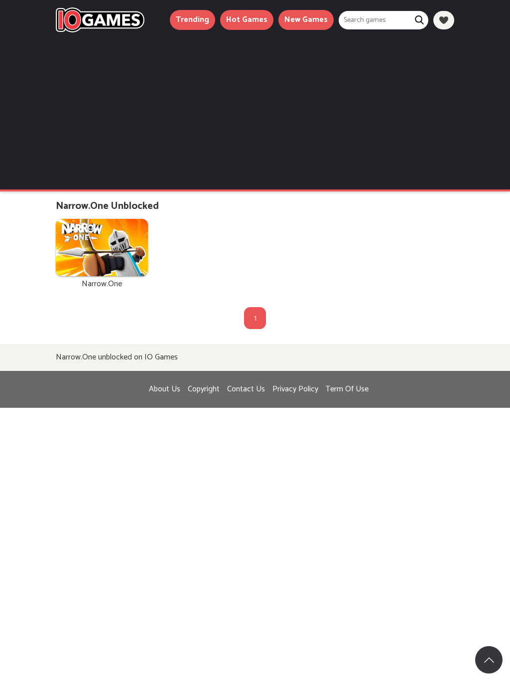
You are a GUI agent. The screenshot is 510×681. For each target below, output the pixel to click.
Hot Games (246, 19)
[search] (419, 20)
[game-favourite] (443, 20)
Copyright (204, 389)
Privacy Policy (295, 389)
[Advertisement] (255, 107)
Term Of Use (347, 389)
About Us (164, 389)
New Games (306, 19)
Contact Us (246, 389)
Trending (192, 19)
